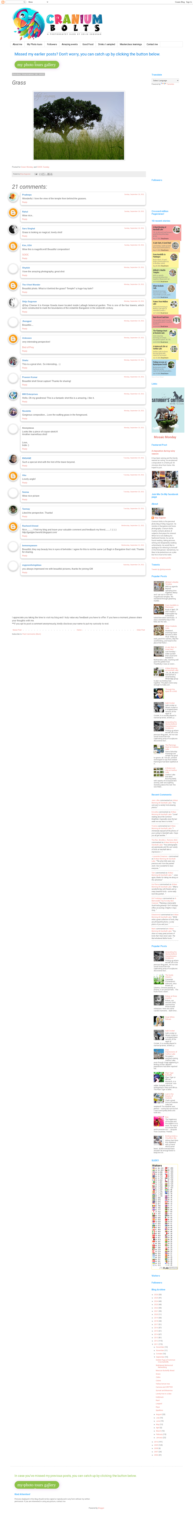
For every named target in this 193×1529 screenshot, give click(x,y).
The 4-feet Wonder (31, 284)
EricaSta (155, 812)
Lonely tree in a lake (163, 1394)
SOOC (25, 254)
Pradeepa (27, 194)
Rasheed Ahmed (30, 526)
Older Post (141, 630)
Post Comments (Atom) (31, 634)
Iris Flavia (155, 884)
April (158, 1428)
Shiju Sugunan (29, 301)
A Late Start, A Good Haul (162, 243)
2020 (156, 1314)
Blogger (101, 1508)
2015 (156, 1331)
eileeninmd (156, 915)
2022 (156, 1308)
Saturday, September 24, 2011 (133, 564)
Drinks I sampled (106, 44)
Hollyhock (159, 1397)
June (158, 1421)
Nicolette (26, 411)
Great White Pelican (169, 1018)
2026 (156, 1295)
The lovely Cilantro (169, 976)
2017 (156, 1324)
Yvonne (154, 826)
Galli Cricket (170, 703)
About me (17, 44)
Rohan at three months (171, 997)
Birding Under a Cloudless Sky (171, 1137)
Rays (158, 1407)
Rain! (158, 1400)
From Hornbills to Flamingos (159, 255)
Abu (24, 475)
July (158, 1418)
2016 (156, 1328)
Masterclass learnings (131, 44)
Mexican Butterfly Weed (165, 1371)
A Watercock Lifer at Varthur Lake (160, 347)
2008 (156, 1448)
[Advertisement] (165, 132)
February (159, 1434)
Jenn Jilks (156, 800)
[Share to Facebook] (48, 174)
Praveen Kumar (29, 377)
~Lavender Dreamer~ (160, 856)
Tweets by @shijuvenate (161, 569)
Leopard (159, 1404)
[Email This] (40, 174)
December (160, 1347)
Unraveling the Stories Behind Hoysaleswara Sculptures (171, 725)
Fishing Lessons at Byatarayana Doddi (160, 363)
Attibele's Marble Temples (171, 583)
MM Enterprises (30, 394)
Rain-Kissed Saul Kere (161, 317)
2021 (156, 1311)
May (158, 1424)
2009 (156, 1445)
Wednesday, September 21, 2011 (132, 525)
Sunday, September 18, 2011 (134, 194)
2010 (156, 1442)
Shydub (26, 267)
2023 (156, 1305)
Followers (52, 44)
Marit (154, 929)
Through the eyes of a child (171, 690)
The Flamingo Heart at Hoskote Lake (160, 332)
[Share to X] (46, 174)
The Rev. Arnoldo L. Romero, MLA (164, 840)
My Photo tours (34, 44)
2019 (156, 1318)
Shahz (25, 360)
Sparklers (159, 1410)
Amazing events (70, 44)
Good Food (88, 44)
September (160, 1357)
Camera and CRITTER (164, 1387)
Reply (24, 202)
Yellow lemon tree (163, 1384)
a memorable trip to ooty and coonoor (164, 900)
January (159, 1438)
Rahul (25, 211)
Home (79, 630)
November (160, 1350)
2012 (156, 1341)
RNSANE (26, 458)
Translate (170, 84)
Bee (166, 1117)
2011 (156, 1344)
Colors (158, 1381)
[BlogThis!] (43, 174)
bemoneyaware (29, 545)
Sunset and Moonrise (164, 1391)
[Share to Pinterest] (51, 174)
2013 (156, 1338)
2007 (156, 1452)
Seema (25, 492)
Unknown (27, 338)
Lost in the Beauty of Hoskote (169, 1096)
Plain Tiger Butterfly (169, 1074)
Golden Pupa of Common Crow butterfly (165, 1361)
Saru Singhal (28, 228)
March (158, 1431)
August (159, 1414)
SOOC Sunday (43, 167)
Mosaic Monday (165, 437)
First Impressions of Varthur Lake (171, 1052)
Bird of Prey (28, 347)
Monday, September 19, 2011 (134, 267)
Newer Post (17, 630)
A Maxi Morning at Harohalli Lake (159, 228)
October (159, 1354)
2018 (156, 1321)
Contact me (152, 44)
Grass (158, 1374)
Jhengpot (27, 321)
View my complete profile (161, 558)
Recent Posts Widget (158, 377)
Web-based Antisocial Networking (164, 1366)
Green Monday (27, 167)
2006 (156, 1455)
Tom (153, 873)
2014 (156, 1334)
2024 (156, 1301)
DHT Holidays (157, 898)
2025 (156, 1298)
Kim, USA (27, 245)
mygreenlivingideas (31, 565)
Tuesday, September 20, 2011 (133, 458)
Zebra (158, 1377)
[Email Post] (36, 174)
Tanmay (26, 509)
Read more (165, 238)
